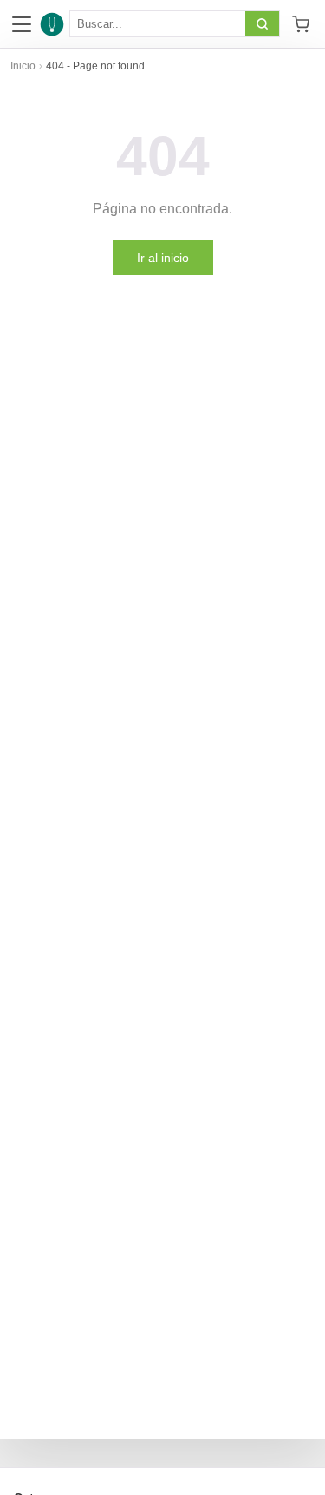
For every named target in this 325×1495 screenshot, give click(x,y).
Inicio (23, 66)
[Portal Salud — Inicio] (52, 24)
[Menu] (22, 24)
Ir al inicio (163, 258)
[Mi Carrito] (300, 24)
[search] (262, 23)
